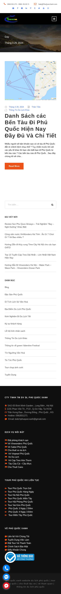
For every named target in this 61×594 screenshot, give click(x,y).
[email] (13, 8)
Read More (14, 166)
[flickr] (22, 8)
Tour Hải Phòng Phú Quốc (20, 501)
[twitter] (39, 8)
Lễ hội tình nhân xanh (15, 331)
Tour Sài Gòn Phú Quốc (19, 505)
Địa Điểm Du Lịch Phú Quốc (18, 309)
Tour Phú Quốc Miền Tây (20, 498)
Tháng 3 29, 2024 (16, 107)
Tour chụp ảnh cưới (14, 367)
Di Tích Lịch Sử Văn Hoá (16, 302)
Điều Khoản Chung (17, 549)
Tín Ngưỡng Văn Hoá (15, 353)
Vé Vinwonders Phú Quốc (20, 443)
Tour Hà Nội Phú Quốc (19, 495)
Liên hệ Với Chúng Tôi (18, 536)
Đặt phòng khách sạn (18, 440)
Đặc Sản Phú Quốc (14, 294)
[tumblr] (34, 8)
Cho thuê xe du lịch (17, 450)
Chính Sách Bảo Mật (18, 546)
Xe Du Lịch (13, 457)
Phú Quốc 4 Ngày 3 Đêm (20, 512)
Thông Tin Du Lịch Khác (19, 110)
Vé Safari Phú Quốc (17, 447)
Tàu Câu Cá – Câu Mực (20, 463)
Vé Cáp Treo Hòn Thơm (20, 460)
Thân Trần (36, 107)
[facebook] (17, 8)
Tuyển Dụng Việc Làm (18, 539)
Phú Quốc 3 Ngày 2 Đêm (20, 508)
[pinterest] (30, 8)
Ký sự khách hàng (13, 323)
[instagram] (48, 8)
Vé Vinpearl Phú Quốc (19, 453)
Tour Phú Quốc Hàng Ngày (21, 491)
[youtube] (43, 8)
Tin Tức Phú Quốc (13, 360)
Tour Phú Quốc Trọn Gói (19, 488)
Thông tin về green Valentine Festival (22, 345)
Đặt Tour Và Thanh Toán (19, 543)
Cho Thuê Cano (15, 467)
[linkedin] (26, 8)
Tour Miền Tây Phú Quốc (20, 515)
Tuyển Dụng (10, 374)
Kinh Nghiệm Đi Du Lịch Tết (18, 316)
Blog (7, 287)
